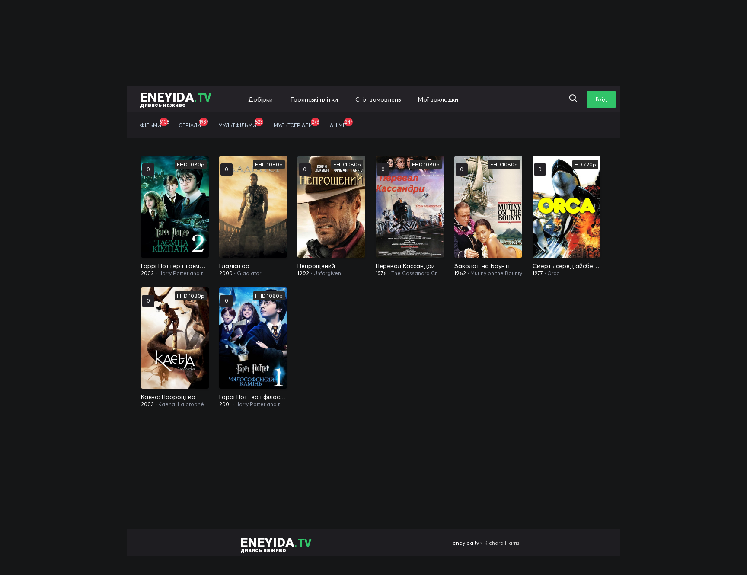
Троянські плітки (314, 99)
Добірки (260, 99)
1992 (303, 273)
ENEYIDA (175, 98)
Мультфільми (240, 123)
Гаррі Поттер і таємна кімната (175, 266)
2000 (226, 273)
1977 (538, 273)
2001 (225, 404)
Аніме (341, 123)
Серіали (193, 123)
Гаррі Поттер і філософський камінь (253, 397)
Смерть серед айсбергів (566, 266)
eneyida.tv (466, 543)
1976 (381, 273)
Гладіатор (234, 266)
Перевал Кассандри (405, 266)
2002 (147, 273)
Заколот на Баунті (482, 266)
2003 (147, 404)
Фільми (154, 123)
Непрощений (316, 266)
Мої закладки (438, 99)
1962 (460, 273)
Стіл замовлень (378, 99)
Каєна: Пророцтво (168, 397)
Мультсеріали (296, 123)
